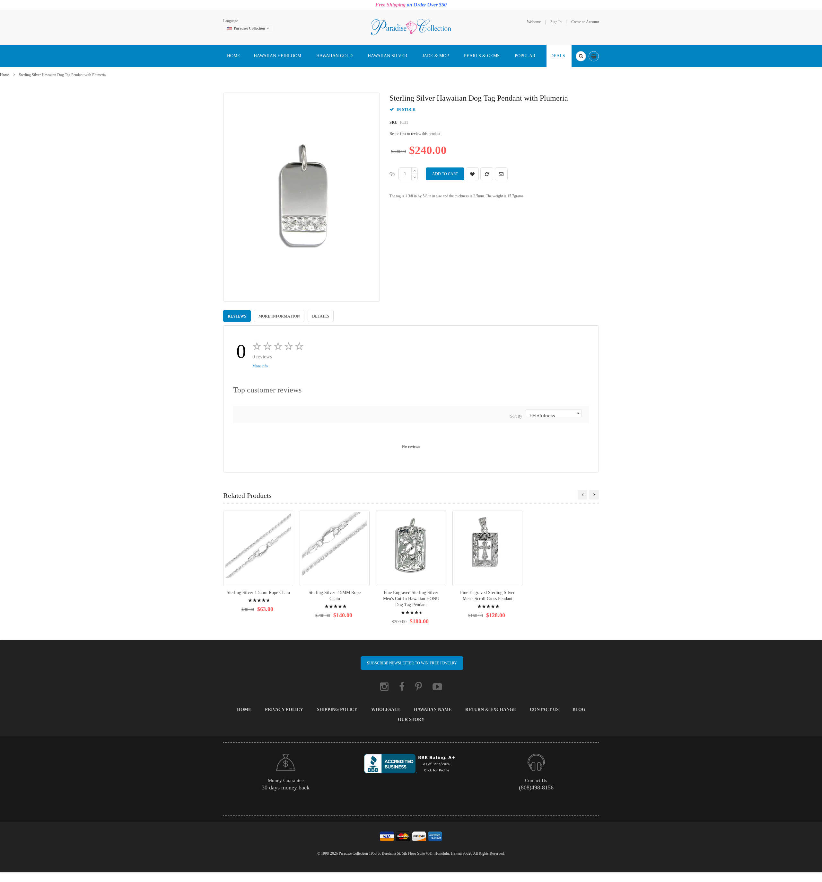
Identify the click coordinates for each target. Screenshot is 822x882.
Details (320, 316)
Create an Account (585, 22)
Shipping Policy (337, 709)
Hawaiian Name (432, 709)
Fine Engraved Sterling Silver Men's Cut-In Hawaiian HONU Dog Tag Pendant (411, 598)
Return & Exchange (490, 709)
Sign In (556, 22)
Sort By (516, 416)
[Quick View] (258, 548)
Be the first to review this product (414, 133)
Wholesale (385, 709)
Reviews (237, 316)
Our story (411, 719)
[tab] (237, 316)
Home (4, 75)
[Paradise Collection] (411, 26)
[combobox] (581, 56)
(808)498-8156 (536, 787)
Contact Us (544, 709)
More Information (279, 316)
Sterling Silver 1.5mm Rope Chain (258, 592)
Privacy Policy (284, 709)
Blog (579, 709)
